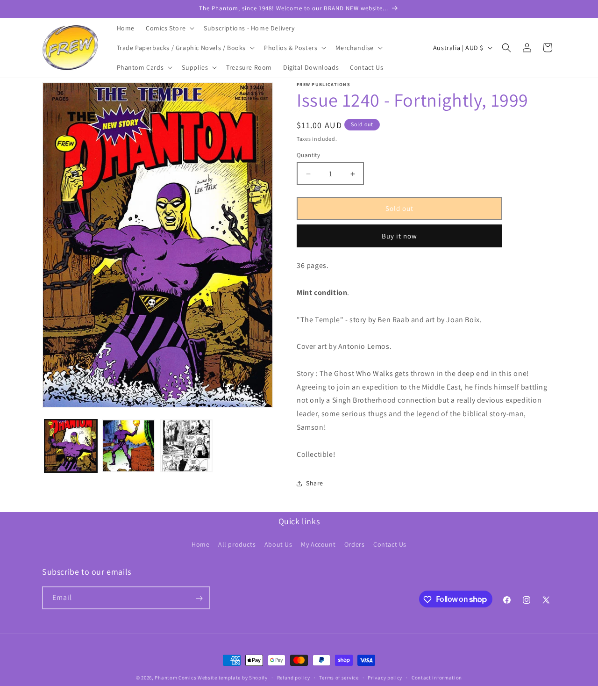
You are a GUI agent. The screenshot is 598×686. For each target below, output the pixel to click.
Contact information (437, 677)
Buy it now (399, 235)
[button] (169, 28)
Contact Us (389, 544)
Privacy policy (385, 677)
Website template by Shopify (233, 677)
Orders (354, 544)
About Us (278, 544)
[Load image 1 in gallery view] (70, 445)
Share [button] (314, 483)
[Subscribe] (199, 598)
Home (200, 544)
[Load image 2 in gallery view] (128, 445)
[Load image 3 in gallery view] (186, 445)
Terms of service (338, 677)
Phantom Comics (175, 677)
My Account (318, 544)
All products (237, 544)
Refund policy (293, 677)
